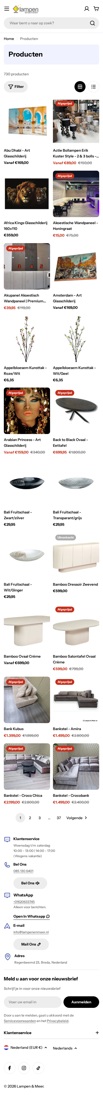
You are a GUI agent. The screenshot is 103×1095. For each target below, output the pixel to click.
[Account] (87, 9)
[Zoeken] (92, 23)
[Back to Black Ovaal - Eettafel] (76, 411)
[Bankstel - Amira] (76, 700)
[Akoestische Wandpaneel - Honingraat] (76, 194)
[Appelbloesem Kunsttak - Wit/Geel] (76, 339)
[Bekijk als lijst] (93, 86)
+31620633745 (24, 902)
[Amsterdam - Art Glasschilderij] (76, 266)
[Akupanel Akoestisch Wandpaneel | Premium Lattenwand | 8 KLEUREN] (27, 266)
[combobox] (51, 23)
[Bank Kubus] (27, 700)
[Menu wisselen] (7, 9)
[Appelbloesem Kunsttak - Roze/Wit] (27, 339)
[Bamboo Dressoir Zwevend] (76, 555)
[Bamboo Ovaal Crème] (27, 627)
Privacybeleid (58, 1021)
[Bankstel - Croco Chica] (27, 766)
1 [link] (20, 818)
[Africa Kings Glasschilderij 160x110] (27, 194)
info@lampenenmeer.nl (31, 932)
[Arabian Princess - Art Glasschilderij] (27, 411)
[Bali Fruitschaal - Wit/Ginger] (27, 555)
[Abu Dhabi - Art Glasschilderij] (27, 121)
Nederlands (62, 1048)
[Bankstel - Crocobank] (76, 766)
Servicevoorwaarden (20, 1021)
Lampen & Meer (30, 1086)
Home (9, 38)
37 (59, 818)
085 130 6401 (23, 871)
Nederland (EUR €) (26, 1047)
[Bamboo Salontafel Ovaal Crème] (76, 627)
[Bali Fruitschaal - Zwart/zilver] (27, 483)
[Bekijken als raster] (80, 86)
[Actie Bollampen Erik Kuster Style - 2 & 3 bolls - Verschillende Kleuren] (76, 121)
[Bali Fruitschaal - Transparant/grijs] (76, 483)
